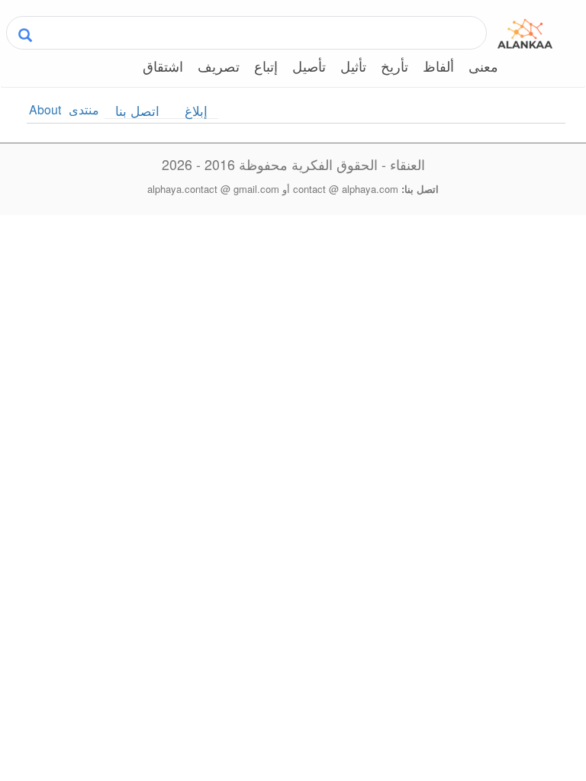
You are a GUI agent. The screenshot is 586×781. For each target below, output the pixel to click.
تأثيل (353, 66)
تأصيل (309, 66)
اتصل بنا (137, 110)
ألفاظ (438, 66)
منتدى (84, 109)
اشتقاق (163, 66)
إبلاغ (196, 110)
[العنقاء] (524, 31)
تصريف (219, 66)
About (45, 109)
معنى (483, 66)
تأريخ (394, 66)
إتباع (266, 66)
